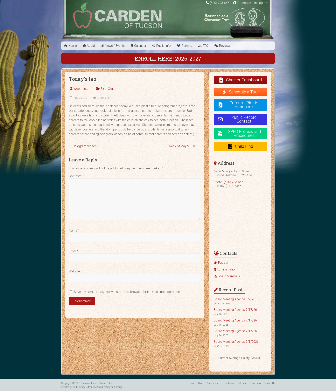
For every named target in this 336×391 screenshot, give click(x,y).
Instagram (260, 3)
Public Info (163, 46)
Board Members (229, 276)
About (91, 46)
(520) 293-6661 (220, 3)
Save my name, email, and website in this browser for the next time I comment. (127, 292)
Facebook (243, 3)
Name (74, 230)
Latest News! (228, 383)
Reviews (225, 46)
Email (73, 251)
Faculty (223, 262)
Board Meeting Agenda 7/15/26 (235, 331)
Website (74, 271)
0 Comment (103, 98)
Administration (226, 269)
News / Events (115, 46)
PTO (205, 46)
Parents (187, 46)
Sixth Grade (108, 89)
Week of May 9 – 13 (184, 146)
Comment (77, 176)
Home (72, 46)
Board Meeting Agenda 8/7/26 (234, 299)
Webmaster (81, 89)
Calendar (140, 46)
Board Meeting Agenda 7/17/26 (235, 310)
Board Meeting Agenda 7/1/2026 (236, 341)
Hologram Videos (83, 146)
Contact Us (269, 383)
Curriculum (213, 383)
